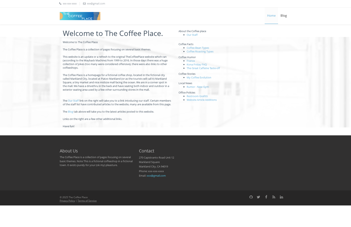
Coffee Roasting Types (200, 51)
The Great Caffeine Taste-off (203, 68)
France (191, 61)
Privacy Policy (67, 200)
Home (271, 15)
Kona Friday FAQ (197, 64)
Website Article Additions (202, 100)
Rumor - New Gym (198, 87)
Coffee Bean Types (198, 48)
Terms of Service (87, 200)
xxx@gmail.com (156, 175)
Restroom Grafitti (197, 96)
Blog (284, 15)
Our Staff (73, 100)
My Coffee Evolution (199, 77)
